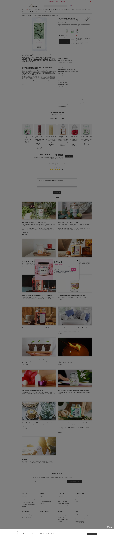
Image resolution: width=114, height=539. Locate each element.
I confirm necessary (65, 533)
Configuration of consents (78, 533)
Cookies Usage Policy (44, 533)
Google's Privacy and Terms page (34, 535)
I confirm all (92, 533)
